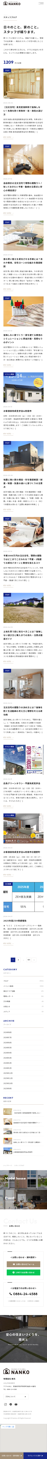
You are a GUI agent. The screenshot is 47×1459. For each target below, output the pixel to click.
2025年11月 (8, 1078)
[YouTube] (16, 1404)
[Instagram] (5, 1404)
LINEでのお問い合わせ (25, 1272)
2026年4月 (7, 1053)
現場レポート (23, 996)
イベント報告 (23, 986)
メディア (23, 1011)
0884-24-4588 (25, 1294)
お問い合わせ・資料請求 (11, 1455)
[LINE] (11, 1404)
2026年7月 (7, 1037)
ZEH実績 (23, 1001)
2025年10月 (8, 1083)
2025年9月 (7, 1088)
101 (28, 960)
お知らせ (23, 1006)
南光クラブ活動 (23, 991)
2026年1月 (7, 1068)
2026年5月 (7, 1047)
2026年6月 (7, 1042)
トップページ (7, 1165)
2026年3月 (7, 1058)
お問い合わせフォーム (25, 1264)
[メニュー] (41, 3)
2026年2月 (7, 1063)
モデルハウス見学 (34, 1455)
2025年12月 (8, 1073)
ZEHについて (16, 1396)
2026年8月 (7, 1032)
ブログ (23, 981)
